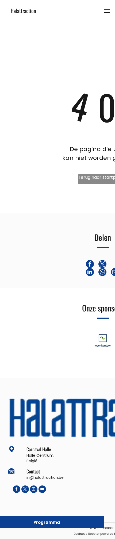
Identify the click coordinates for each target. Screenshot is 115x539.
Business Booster (86, 534)
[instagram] (33, 489)
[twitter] (25, 489)
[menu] (107, 11)
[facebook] (16, 489)
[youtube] (42, 489)
